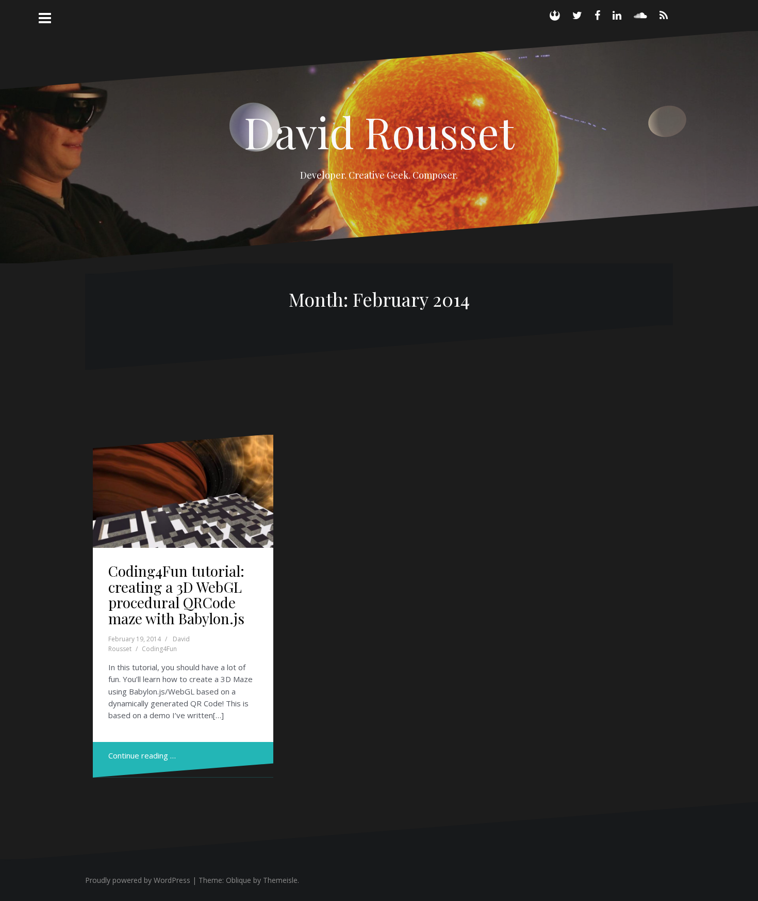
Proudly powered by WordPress (137, 880)
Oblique (238, 880)
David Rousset (379, 131)
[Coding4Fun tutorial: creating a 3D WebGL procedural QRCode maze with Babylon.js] (183, 495)
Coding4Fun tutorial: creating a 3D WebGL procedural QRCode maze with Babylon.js (176, 594)
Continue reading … (142, 755)
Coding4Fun (159, 648)
